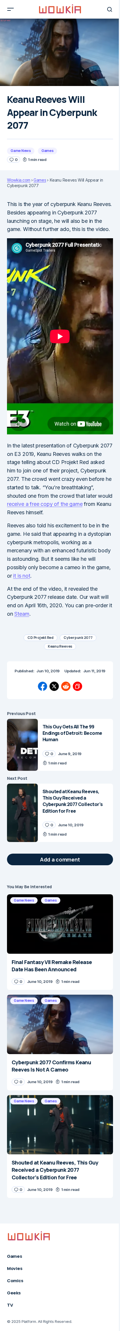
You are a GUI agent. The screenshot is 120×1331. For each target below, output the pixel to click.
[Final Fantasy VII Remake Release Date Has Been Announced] (60, 924)
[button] (10, 9)
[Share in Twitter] (54, 686)
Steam (21, 614)
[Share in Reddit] (66, 686)
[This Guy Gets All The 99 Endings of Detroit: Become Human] (22, 745)
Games (47, 150)
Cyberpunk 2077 (78, 637)
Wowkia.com (18, 180)
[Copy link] (77, 686)
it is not (21, 576)
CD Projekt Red (40, 637)
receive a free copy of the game (44, 504)
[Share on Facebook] (42, 686)
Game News (20, 150)
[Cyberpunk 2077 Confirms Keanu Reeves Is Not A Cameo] (60, 1024)
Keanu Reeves (60, 646)
